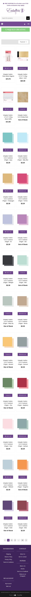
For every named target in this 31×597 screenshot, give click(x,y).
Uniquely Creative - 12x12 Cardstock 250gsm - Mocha (23, 321)
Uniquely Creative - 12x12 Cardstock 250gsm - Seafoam (23, 444)
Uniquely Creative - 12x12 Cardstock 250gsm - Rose (8, 444)
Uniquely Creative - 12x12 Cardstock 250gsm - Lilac (23, 239)
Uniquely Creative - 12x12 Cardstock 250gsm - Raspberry (22, 403)
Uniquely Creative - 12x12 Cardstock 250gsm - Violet (8, 525)
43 (22, 540)
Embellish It (7, 592)
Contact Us (22, 109)
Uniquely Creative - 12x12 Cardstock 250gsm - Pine (8, 403)
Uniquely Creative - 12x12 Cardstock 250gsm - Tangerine (23, 485)
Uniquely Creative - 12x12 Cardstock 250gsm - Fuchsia (23, 198)
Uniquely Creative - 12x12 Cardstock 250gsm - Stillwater (8, 485)
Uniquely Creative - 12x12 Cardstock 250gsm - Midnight (8, 280)
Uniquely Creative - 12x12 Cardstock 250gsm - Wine (23, 525)
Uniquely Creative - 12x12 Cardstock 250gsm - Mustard (8, 362)
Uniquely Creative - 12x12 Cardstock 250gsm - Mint (23, 280)
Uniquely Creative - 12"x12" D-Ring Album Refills (8, 117)
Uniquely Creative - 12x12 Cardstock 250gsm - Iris (8, 239)
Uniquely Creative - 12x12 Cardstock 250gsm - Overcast (23, 362)
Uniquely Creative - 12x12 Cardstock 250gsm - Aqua (8, 158)
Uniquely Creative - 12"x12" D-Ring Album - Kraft (23, 76)
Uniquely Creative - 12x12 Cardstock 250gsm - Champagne (8, 198)
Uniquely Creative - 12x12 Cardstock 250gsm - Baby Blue (22, 158)
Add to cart (8, 68)
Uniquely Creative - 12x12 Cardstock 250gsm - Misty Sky (8, 321)
